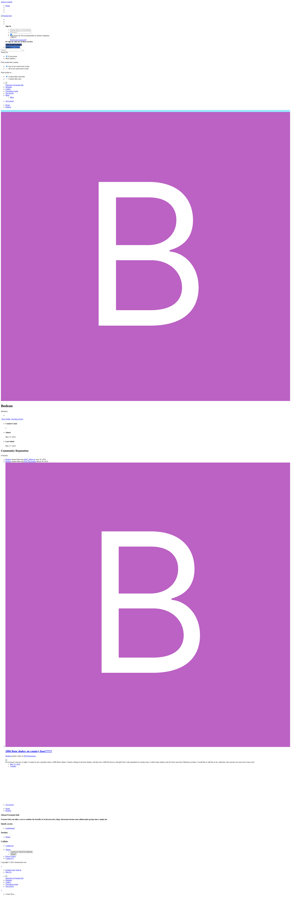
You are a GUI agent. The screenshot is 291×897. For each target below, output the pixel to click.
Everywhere (12, 56)
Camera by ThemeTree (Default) (21, 852)
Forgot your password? (18, 40)
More (7, 95)
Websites (8, 87)
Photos (7, 837)
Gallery (8, 89)
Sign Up (8, 47)
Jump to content (6, 2)
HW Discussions (30, 461)
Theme (7, 850)
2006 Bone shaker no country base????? (28, 751)
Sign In (13, 37)
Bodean (8, 459)
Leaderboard (10, 828)
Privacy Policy (10, 856)
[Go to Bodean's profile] (147, 746)
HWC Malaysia (29, 459)
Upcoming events (11, 91)
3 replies (13, 766)
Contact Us (9, 858)
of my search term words (18, 66)
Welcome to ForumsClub (14, 85)
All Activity (9, 93)
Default (13, 854)
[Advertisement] (145, 786)
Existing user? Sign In (13, 24)
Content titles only (14, 79)
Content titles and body (16, 77)
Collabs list (9, 846)
